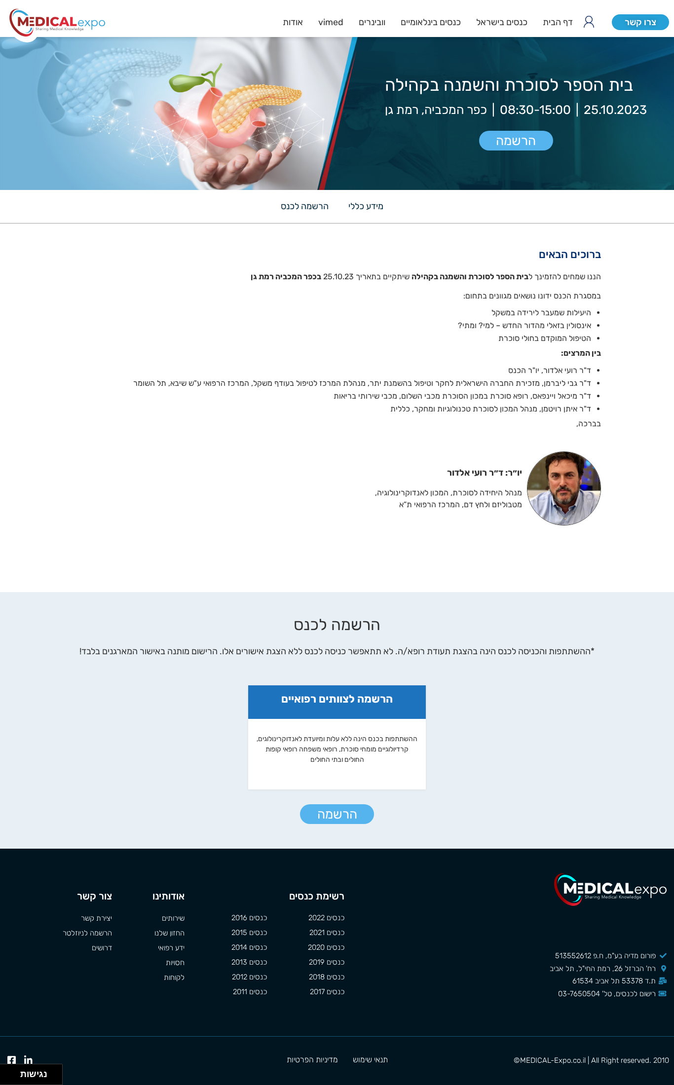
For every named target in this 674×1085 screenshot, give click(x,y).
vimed (330, 22)
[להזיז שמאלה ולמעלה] (7, 1072)
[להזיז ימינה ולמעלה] (13, 1072)
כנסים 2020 (326, 947)
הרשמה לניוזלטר (87, 933)
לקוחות (174, 977)
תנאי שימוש (370, 1059)
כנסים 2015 (248, 932)
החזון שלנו (169, 933)
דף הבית (558, 22)
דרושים (102, 947)
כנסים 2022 (326, 917)
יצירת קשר (96, 918)
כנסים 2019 (326, 962)
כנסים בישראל (501, 22)
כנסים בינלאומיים (431, 22)
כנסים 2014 (248, 947)
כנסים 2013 (248, 962)
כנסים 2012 (249, 977)
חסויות (175, 962)
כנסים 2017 (327, 991)
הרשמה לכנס (305, 206)
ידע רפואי (171, 947)
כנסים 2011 (249, 991)
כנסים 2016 (248, 917)
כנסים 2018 (326, 977)
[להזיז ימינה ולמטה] (13, 1077)
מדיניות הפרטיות (312, 1059)
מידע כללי (365, 206)
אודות (293, 22)
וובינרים (372, 22)
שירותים (173, 918)
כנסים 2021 (326, 932)
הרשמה (516, 141)
